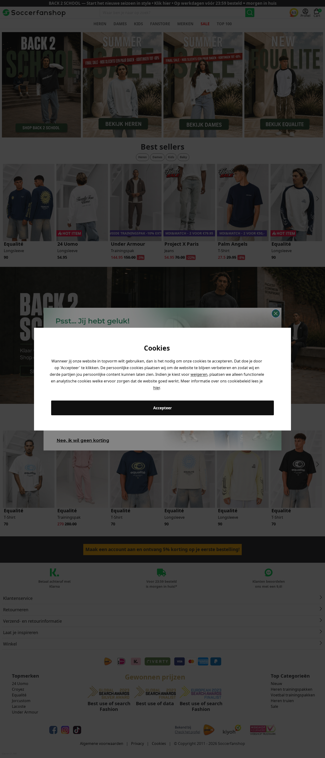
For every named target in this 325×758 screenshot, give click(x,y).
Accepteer (162, 408)
